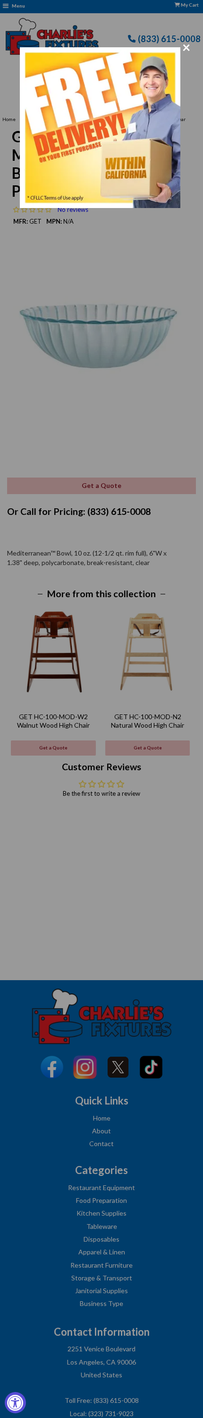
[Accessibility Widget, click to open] (15, 1402)
